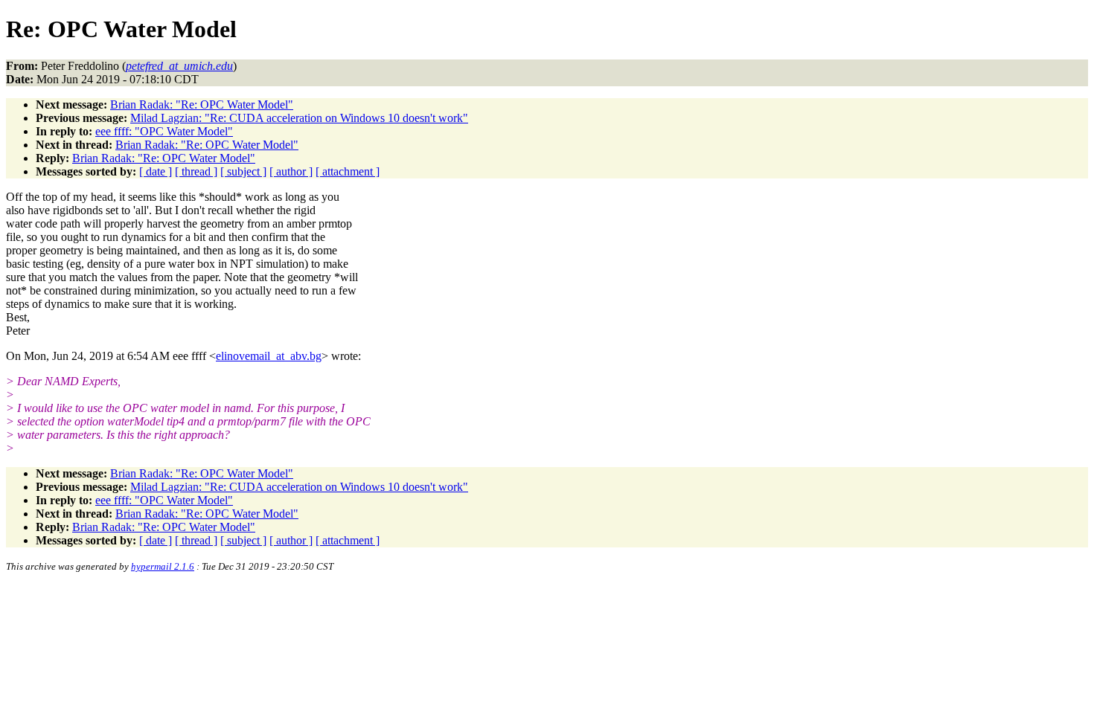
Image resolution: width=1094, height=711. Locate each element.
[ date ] (155, 171)
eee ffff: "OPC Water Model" (164, 131)
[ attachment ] (348, 171)
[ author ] (291, 171)
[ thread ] (196, 171)
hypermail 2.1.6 (162, 566)
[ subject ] (243, 171)
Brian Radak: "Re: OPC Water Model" (201, 104)
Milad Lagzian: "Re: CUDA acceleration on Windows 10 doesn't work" (299, 118)
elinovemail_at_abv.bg (269, 356)
